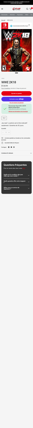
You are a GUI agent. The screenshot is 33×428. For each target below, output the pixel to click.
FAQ (24, 168)
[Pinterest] (14, 147)
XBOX (26, 14)
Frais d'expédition (5, 88)
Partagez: (4, 147)
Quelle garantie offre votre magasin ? (14, 181)
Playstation (20, 14)
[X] (11, 147)
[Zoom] (29, 25)
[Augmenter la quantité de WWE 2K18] (9, 132)
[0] (30, 9)
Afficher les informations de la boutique (18, 111)
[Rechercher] (27, 9)
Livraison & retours (7, 153)
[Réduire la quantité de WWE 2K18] (2, 132)
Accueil (3, 20)
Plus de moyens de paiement (17, 102)
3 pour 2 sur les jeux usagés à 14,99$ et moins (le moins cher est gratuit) (16, 2)
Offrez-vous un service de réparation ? (11, 188)
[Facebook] (9, 147)
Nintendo (12, 14)
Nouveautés (4, 14)
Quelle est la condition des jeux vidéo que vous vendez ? (13, 175)
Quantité (3, 128)
